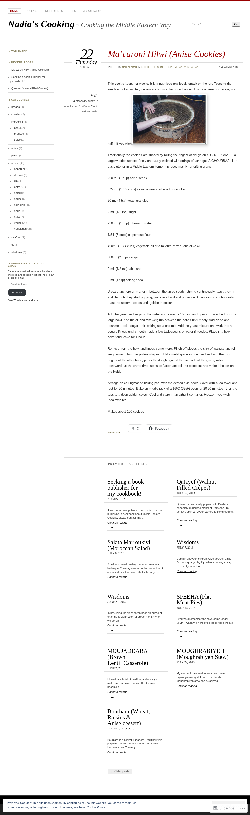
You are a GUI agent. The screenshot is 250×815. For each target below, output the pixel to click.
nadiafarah (129, 67)
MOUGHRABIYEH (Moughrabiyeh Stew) (203, 653)
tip (12, 244)
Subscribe (17, 292)
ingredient (17, 121)
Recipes (31, 10)
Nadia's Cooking (41, 24)
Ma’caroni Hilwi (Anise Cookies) (166, 54)
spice (17, 139)
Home (14, 10)
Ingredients (53, 10)
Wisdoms (188, 542)
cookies (146, 67)
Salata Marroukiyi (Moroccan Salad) (128, 545)
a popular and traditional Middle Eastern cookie (81, 105)
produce (19, 133)
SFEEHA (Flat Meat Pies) (194, 599)
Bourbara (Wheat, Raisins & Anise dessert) (128, 717)
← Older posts (120, 771)
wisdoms (16, 252)
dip (16, 181)
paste (17, 127)
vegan (179, 67)
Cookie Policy (96, 807)
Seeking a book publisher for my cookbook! (125, 487)
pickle (14, 155)
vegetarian (191, 67)
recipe (169, 67)
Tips (73, 10)
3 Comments (229, 67)
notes (14, 148)
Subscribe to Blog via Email (28, 264)
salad (17, 193)
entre (17, 186)
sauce (17, 198)
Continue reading (117, 524)
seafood (16, 237)
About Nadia (92, 10)
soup (17, 210)
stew (17, 217)
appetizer (19, 169)
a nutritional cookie (84, 100)
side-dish (19, 205)
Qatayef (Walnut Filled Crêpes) (196, 484)
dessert (158, 67)
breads (15, 106)
